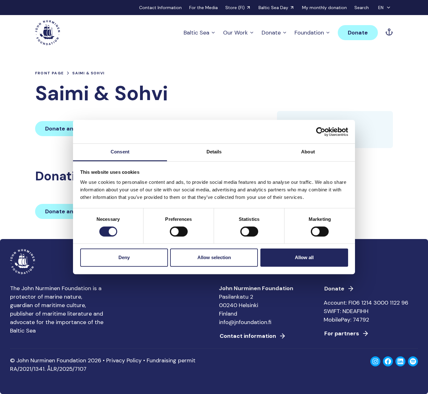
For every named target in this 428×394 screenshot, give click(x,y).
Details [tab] (214, 151)
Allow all (304, 257)
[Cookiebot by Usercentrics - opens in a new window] (320, 131)
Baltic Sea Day (273, 7)
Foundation (309, 32)
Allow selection (214, 257)
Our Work (235, 32)
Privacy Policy (124, 360)
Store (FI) (235, 7)
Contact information (248, 336)
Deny (124, 257)
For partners (341, 333)
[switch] (179, 234)
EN (381, 7)
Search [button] (361, 7)
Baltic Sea (196, 32)
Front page (49, 73)
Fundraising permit (171, 360)
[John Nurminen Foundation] (47, 32)
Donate (271, 32)
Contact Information (160, 7)
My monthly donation (324, 7)
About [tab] (308, 151)
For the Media (203, 7)
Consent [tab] (120, 151)
